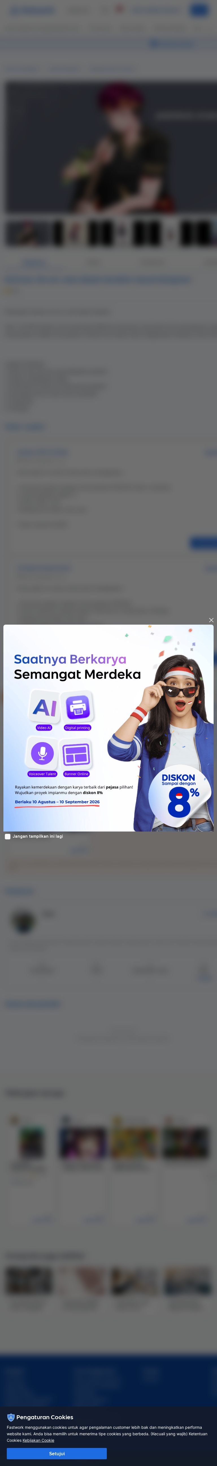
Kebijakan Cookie (38, 1440)
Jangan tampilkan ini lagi (38, 836)
